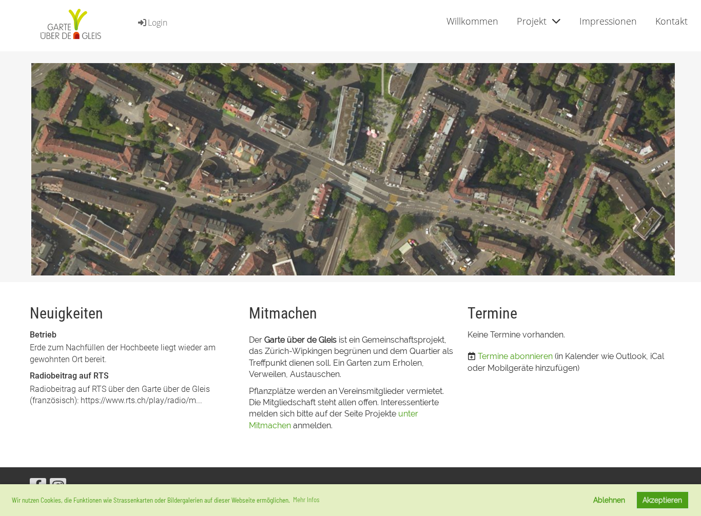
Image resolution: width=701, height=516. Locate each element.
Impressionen (608, 21)
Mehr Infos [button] (306, 499)
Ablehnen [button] (609, 499)
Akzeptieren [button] (662, 499)
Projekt (532, 21)
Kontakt (671, 21)
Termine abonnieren (515, 356)
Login (157, 22)
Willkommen (472, 21)
